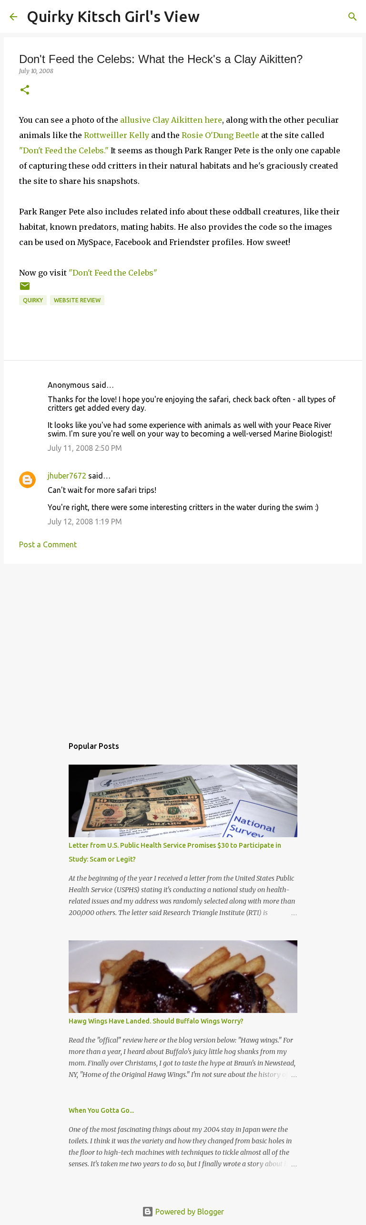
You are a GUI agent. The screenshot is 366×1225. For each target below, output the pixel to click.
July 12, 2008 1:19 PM (85, 521)
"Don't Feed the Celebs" (113, 272)
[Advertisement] (183, 645)
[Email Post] (24, 290)
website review (77, 300)
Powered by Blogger (188, 1211)
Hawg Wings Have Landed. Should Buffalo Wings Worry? (156, 1021)
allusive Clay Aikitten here (171, 120)
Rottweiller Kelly (116, 135)
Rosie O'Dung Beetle (220, 135)
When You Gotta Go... (101, 1110)
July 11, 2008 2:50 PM (85, 448)
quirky (33, 300)
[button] (24, 90)
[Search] (213, 16)
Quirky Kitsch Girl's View (113, 16)
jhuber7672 (67, 475)
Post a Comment (48, 544)
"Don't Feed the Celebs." (64, 150)
